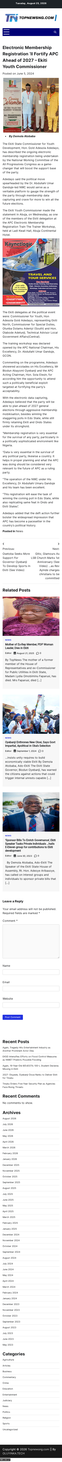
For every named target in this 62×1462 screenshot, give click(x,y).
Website (8, 998)
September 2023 (11, 1321)
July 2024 (8, 1263)
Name (6, 965)
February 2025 (10, 1223)
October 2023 (10, 1315)
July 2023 (8, 1333)
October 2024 (10, 1246)
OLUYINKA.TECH (14, 1453)
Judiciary (7, 1400)
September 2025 (11, 1182)
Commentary (9, 1377)
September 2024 (11, 1252)
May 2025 (8, 1205)
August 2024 (9, 1258)
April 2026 (8, 1142)
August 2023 (9, 1327)
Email (6, 982)
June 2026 (8, 1130)
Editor (8, 653)
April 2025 (8, 1211)
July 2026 (8, 1124)
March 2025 (9, 1217)
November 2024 (11, 1240)
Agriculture (8, 1359)
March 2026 (9, 1147)
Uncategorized (10, 1429)
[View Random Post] (49, 32)
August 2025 (9, 1188)
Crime (6, 1383)
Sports (6, 1423)
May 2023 (8, 1345)
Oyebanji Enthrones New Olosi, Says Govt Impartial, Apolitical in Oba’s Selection (30, 744)
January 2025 (10, 1229)
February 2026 (10, 1153)
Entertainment (10, 1394)
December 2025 (11, 1165)
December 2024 (11, 1234)
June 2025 (8, 1200)
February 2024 (10, 1292)
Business (7, 1371)
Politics (6, 1412)
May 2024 (8, 1275)
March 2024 (9, 1287)
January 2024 (10, 1298)
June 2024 (8, 1269)
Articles (7, 1365)
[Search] (55, 32)
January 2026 (10, 1159)
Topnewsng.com (38, 1449)
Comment (10, 920)
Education (8, 1388)
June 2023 (8, 1339)
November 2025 (11, 1171)
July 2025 (8, 1194)
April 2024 (8, 1281)
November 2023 (11, 1310)
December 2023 (11, 1304)
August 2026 (9, 1118)
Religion (7, 1418)
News (19, 531)
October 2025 (10, 1176)
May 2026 (8, 1136)
